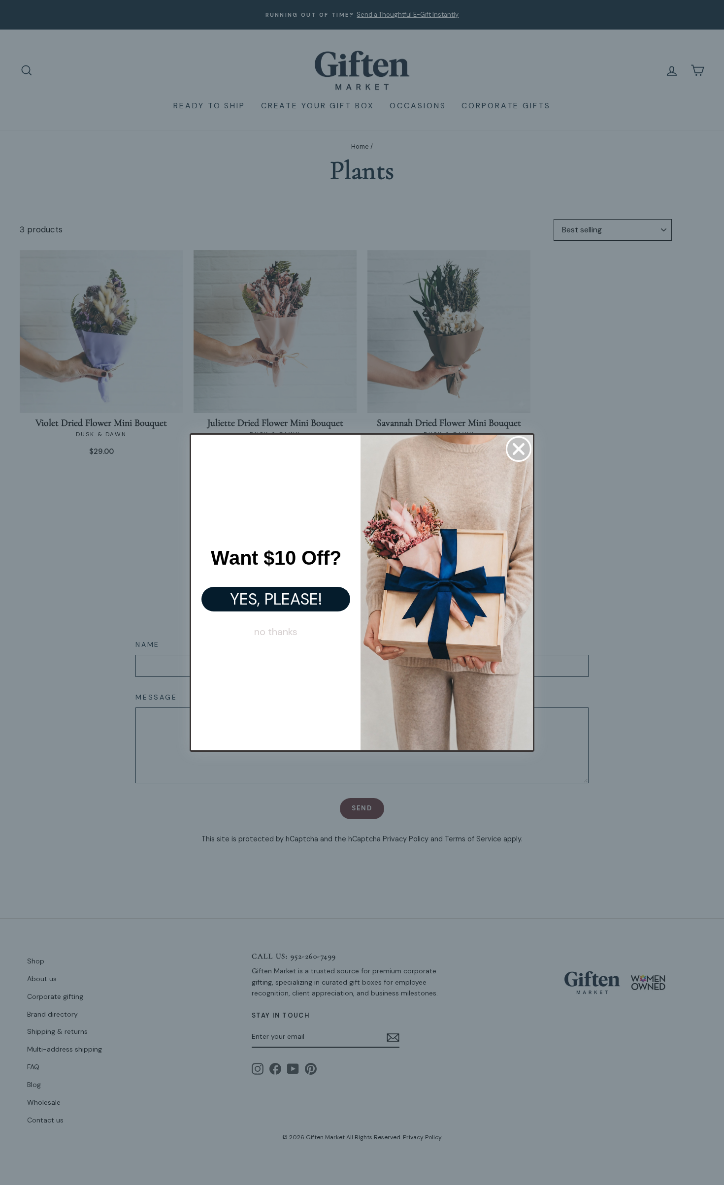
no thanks (275, 631)
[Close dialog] (518, 449)
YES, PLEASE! (276, 599)
